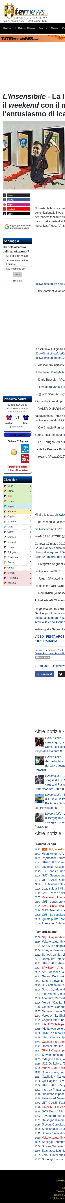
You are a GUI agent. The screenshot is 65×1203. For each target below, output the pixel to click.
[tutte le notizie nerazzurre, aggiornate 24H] (26, 11)
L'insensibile (51, 650)
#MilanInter (42, 372)
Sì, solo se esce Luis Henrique (17, 262)
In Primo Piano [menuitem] (25, 28)
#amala (57, 386)
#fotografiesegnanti (47, 552)
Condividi (46, 673)
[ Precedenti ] (17, 426)
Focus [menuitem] (42, 28)
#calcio (39, 622)
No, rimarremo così (16, 268)
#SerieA (50, 622)
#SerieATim (42, 556)
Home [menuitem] (7, 28)
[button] (17, 274)
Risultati (17, 280)
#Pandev (56, 556)
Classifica (10, 479)
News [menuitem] (54, 28)
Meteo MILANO (17, 435)
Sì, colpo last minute (17, 255)
